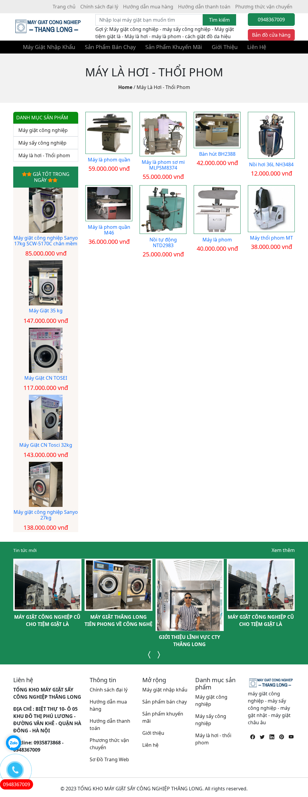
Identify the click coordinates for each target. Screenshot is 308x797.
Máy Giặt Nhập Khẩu (49, 47)
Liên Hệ (256, 47)
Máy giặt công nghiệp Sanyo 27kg (46, 515)
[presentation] (149, 654)
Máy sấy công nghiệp (42, 142)
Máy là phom (217, 239)
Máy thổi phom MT (271, 238)
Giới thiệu (153, 733)
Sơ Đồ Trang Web (109, 759)
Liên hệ (150, 745)
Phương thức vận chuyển (263, 6)
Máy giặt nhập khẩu (164, 689)
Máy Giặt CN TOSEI (45, 378)
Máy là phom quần (109, 159)
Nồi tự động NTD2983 (163, 242)
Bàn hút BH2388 (217, 154)
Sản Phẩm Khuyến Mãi (173, 47)
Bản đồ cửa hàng (271, 35)
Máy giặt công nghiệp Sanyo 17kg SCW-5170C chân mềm (46, 241)
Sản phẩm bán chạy (164, 701)
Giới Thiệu (225, 47)
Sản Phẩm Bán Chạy (110, 47)
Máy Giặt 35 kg (46, 310)
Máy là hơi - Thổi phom (163, 87)
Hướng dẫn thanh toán (204, 6)
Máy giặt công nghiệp (43, 130)
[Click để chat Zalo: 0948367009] (13, 742)
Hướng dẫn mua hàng (148, 6)
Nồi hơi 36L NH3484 (271, 164)
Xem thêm (283, 550)
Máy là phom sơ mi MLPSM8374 (163, 165)
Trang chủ (64, 6)
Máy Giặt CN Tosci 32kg (45, 445)
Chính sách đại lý (99, 6)
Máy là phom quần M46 (109, 230)
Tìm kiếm (219, 20)
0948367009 (271, 19)
